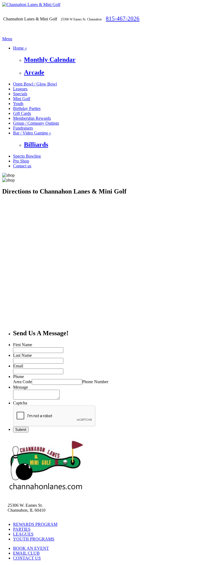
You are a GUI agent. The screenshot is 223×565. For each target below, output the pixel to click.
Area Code (22, 381)
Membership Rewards (32, 118)
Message (20, 387)
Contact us (22, 166)
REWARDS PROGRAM (35, 524)
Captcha (20, 403)
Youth (18, 103)
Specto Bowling (27, 156)
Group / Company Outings (36, 123)
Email (18, 366)
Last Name (22, 355)
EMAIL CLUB (26, 553)
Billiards (36, 144)
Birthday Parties (27, 108)
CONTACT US (27, 558)
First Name (22, 344)
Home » (20, 48)
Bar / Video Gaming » (32, 133)
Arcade (34, 72)
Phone (18, 376)
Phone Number (95, 381)
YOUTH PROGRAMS (33, 539)
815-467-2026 (123, 18)
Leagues (20, 89)
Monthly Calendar (50, 59)
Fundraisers (23, 128)
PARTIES (21, 529)
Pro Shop (21, 161)
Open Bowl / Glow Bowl (35, 84)
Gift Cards (22, 113)
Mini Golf (21, 98)
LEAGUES (23, 534)
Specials (20, 93)
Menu (7, 38)
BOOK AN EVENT (31, 548)
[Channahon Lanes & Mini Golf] (31, 4)
